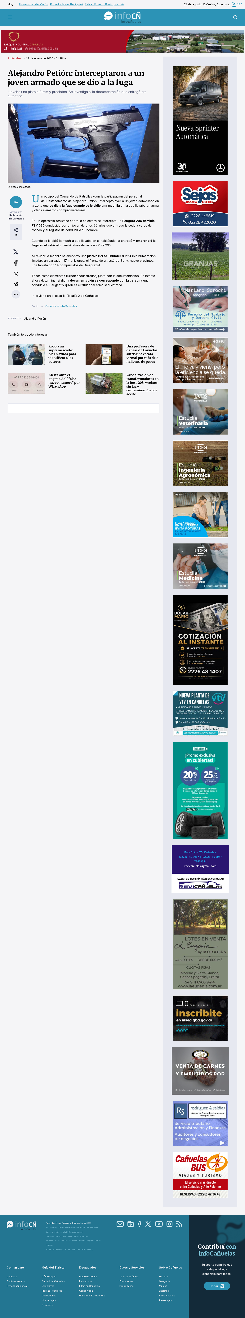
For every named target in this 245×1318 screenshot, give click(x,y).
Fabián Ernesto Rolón (99, 4)
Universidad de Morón (33, 4)
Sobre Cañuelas (170, 1267)
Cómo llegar (49, 1276)
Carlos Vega (86, 1290)
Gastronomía (49, 1295)
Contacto (12, 1276)
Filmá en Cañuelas (89, 1286)
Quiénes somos (16, 1281)
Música (163, 1286)
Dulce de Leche (88, 1276)
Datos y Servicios (132, 1267)
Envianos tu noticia (17, 1286)
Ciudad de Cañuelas (53, 1281)
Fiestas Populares (52, 1290)
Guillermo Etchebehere (92, 1295)
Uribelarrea (48, 1286)
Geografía (164, 1281)
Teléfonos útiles (128, 1276)
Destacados (88, 1267)
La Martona (85, 1281)
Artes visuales (167, 1295)
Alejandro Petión (35, 318)
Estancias (47, 1305)
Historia (119, 4)
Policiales (15, 58)
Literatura (164, 1290)
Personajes (165, 1300)
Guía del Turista (53, 1267)
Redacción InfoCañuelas (61, 306)
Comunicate (15, 1267)
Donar (214, 1286)
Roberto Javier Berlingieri (66, 4)
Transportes (126, 1281)
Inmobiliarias (126, 1286)
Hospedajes (49, 1300)
